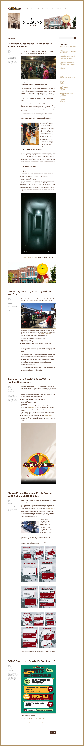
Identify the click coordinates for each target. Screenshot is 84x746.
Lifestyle (61, 90)
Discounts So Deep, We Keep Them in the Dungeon (33, 722)
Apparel (9, 57)
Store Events (10, 397)
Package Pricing (32, 407)
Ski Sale (14, 63)
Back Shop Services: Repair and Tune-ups (67, 77)
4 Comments (10, 311)
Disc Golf (61, 82)
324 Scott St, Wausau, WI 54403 (28, 257)
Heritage (61, 86)
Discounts (9, 61)
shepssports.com (72, 8)
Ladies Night (62, 89)
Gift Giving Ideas (63, 84)
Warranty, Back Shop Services (49, 8)
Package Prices (10, 509)
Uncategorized (62, 101)
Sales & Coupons (14, 57)
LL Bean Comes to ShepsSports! (66, 58)
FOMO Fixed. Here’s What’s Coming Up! (31, 661)
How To (61, 88)
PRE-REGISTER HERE (46, 333)
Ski (8, 58)
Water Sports (62, 102)
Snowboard (10, 64)
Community (62, 81)
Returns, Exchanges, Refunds (34, 8)
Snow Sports (11, 58)
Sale (12, 62)
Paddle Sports (62, 92)
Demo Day (10, 306)
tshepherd (10, 54)
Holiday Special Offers (64, 87)
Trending (61, 100)
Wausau (13, 64)
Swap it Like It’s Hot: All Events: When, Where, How (33, 718)
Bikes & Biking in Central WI (65, 78)
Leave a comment (11, 67)
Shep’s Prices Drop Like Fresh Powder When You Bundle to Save (30, 494)
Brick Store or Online (62, 8)
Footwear (13, 392)
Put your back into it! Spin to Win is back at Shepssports (29, 380)
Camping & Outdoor (63, 80)
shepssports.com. (51, 508)
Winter (9, 66)
